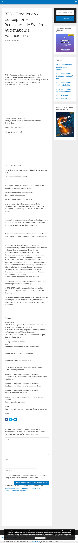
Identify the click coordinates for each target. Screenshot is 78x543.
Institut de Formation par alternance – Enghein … (64, 67)
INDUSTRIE (15, 40)
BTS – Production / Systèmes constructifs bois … (65, 76)
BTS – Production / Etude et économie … (64, 90)
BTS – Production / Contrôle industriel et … (64, 84)
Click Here (34, 542)
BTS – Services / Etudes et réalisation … (64, 97)
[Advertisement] (22, 58)
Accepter (40, 538)
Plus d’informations (63, 536)
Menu (3, 2)
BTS (8, 40)
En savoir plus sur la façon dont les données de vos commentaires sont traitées (25, 488)
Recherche (65, 19)
